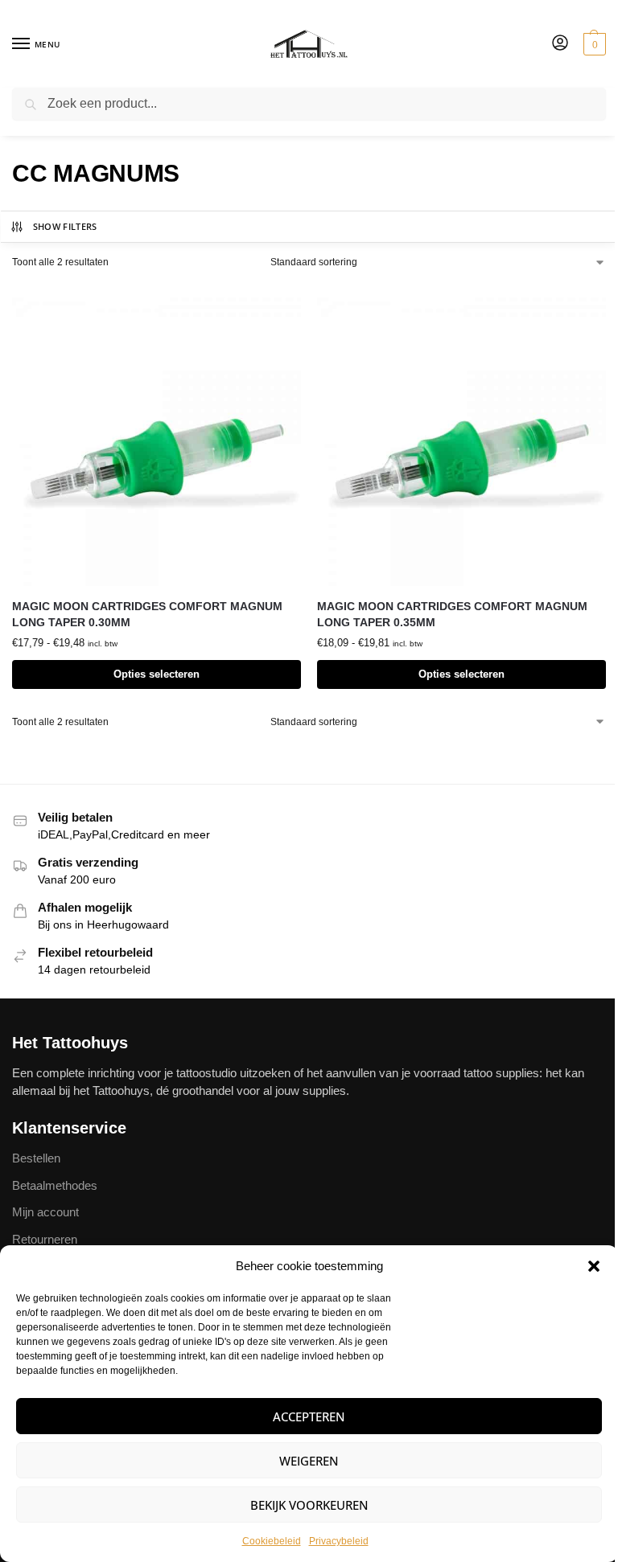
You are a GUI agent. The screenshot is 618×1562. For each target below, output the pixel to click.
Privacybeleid (339, 1541)
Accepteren (309, 1416)
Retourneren (44, 1239)
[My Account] (560, 44)
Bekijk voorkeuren (309, 1505)
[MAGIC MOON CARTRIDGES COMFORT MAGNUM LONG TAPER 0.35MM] (461, 441)
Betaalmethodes (54, 1185)
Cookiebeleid (271, 1541)
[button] (594, 1266)
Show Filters (65, 226)
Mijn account (45, 1212)
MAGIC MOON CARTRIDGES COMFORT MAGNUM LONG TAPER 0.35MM (452, 615)
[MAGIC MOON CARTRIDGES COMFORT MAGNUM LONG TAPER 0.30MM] (156, 441)
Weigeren (309, 1461)
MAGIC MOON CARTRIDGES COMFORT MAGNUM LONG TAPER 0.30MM (147, 615)
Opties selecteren (156, 674)
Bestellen (36, 1158)
